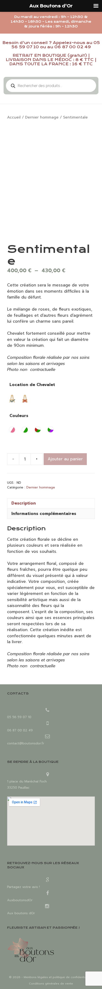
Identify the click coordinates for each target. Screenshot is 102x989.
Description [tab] (23, 503)
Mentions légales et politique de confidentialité (57, 977)
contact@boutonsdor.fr (25, 743)
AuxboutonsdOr (19, 900)
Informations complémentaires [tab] (43, 513)
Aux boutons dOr (21, 913)
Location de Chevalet (32, 385)
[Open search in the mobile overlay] (51, 85)
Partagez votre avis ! (23, 886)
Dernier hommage (42, 117)
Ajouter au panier (65, 459)
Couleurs (18, 416)
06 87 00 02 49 (72, 47)
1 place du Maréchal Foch (27, 781)
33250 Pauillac (18, 787)
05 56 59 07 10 (19, 717)
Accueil (14, 117)
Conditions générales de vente (51, 983)
